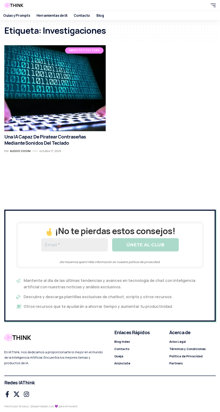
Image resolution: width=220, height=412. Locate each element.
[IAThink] (13, 5)
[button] (203, 5)
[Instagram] (26, 394)
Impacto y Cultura (84, 50)
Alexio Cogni (20, 151)
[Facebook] (7, 394)
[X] (16, 394)
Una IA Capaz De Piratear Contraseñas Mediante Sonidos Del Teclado (45, 140)
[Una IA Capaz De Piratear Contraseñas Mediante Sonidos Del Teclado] (55, 88)
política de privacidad (144, 262)
